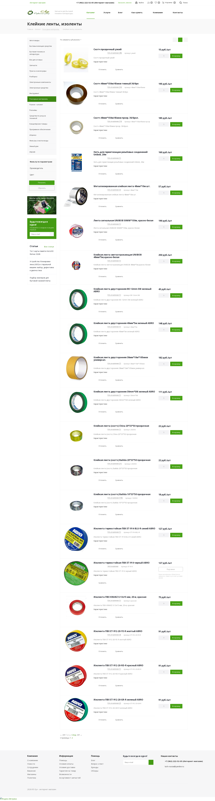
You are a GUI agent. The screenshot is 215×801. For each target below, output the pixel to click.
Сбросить (42, 188)
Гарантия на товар (67, 771)
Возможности (65, 774)
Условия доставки (67, 767)
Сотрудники (32, 767)
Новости (31, 764)
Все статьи (49, 246)
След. (74, 735)
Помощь (63, 760)
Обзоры (94, 771)
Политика (31, 777)
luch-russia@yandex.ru (174, 766)
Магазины (31, 774)
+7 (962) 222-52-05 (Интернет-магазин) (184, 761)
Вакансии (31, 771)
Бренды (94, 767)
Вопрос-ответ (97, 764)
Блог (93, 760)
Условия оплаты (66, 764)
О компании (32, 760)
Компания (32, 756)
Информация (66, 756)
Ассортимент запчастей (70, 777)
